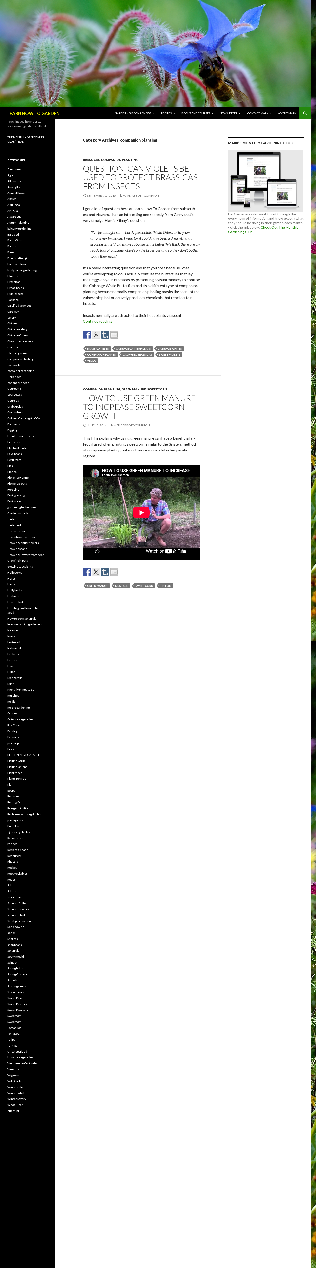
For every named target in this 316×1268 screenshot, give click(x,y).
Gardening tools (18, 513)
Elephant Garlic (17, 448)
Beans (11, 246)
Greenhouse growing (21, 537)
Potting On (14, 802)
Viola (91, 360)
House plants (16, 602)
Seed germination (19, 921)
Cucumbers (15, 412)
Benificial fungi (17, 258)
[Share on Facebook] (87, 335)
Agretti (12, 175)
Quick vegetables (18, 832)
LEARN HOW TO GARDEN (33, 113)
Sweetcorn (157, 389)
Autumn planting (18, 222)
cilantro (12, 347)
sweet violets (169, 354)
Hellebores (14, 572)
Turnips (12, 1045)
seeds (11, 933)
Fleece (12, 471)
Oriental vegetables (20, 719)
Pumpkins (13, 826)
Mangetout (14, 678)
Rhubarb (12, 861)
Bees (10, 252)
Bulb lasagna (15, 294)
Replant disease (17, 850)
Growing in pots (17, 560)
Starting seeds (16, 986)
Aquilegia (13, 205)
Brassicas (91, 160)
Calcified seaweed (19, 305)
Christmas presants (20, 341)
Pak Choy (13, 725)
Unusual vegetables (20, 1057)
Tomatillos (14, 1028)
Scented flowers (18, 909)
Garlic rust (14, 525)
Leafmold (13, 642)
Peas (10, 749)
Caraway (13, 311)
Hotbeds (13, 596)
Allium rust (14, 181)
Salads (11, 891)
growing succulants (20, 566)
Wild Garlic (14, 1081)
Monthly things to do (20, 689)
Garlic (11, 519)
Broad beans (15, 288)
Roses (11, 879)
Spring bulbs (15, 968)
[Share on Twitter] (96, 335)
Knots (11, 636)
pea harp (13, 743)
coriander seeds (18, 383)
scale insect (15, 897)
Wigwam (13, 1075)
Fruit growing (16, 495)
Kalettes (13, 630)
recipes (12, 844)
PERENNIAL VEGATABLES (24, 755)
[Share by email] (114, 335)
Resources (14, 856)
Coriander (14, 377)
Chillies (12, 323)
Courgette (14, 388)
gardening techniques (21, 507)
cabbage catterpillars (133, 348)
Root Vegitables (17, 873)
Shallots (12, 939)
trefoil (165, 585)
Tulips (11, 1039)
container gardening (20, 371)
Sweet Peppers (17, 1004)
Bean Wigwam (16, 240)
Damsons (13, 424)
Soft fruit (13, 950)
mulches (13, 695)
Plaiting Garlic (16, 761)
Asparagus (14, 216)
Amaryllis (13, 187)
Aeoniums (14, 169)
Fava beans (14, 454)
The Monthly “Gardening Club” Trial (25, 139)
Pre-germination (18, 808)
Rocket (12, 867)
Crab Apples (15, 406)
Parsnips (13, 737)
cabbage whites (170, 348)
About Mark (287, 113)
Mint (10, 684)
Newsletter (228, 113)
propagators (15, 820)
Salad (10, 885)
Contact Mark (257, 113)
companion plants (101, 354)
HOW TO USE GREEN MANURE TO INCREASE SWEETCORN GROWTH (139, 407)
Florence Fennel (18, 477)
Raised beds (15, 838)
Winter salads (16, 1093)
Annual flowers (17, 193)
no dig (11, 701)
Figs (10, 466)
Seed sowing (15, 927)
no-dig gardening (18, 707)
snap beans (14, 944)
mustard (122, 585)
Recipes (166, 113)
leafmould (14, 648)
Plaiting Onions (17, 767)
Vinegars (13, 1069)
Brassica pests (98, 348)
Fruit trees (14, 501)
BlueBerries (15, 276)
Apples (11, 199)
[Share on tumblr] (105, 335)
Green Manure (97, 585)
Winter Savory (16, 1099)
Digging (12, 430)
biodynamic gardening (22, 270)
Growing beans (17, 549)
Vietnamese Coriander (22, 1063)
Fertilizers (14, 460)
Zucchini (13, 1111)
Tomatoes (14, 1033)
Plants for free (16, 778)
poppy (11, 790)
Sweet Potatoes (17, 1010)
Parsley (12, 731)
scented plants (17, 915)
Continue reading (100, 321)
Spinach (12, 962)
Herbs (11, 578)
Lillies (11, 672)
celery (11, 317)
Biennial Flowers (18, 264)
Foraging (13, 489)
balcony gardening (19, 228)
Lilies (10, 666)
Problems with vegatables (24, 814)
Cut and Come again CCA (23, 418)
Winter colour (16, 1087)
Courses (13, 400)
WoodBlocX (15, 1105)
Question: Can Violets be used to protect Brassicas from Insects (140, 177)
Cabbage (13, 299)
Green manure (133, 389)
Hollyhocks (14, 590)
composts (13, 365)
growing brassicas (137, 354)
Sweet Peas (14, 998)
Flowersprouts (17, 483)
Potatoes (13, 796)
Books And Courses (195, 113)
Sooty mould (15, 956)
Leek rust (13, 654)
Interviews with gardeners (24, 624)
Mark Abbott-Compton (141, 195)
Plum (10, 784)
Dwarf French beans (20, 436)
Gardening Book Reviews (133, 113)
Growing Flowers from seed (25, 555)
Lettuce (12, 660)
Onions (12, 713)
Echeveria (14, 442)
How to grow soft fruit (21, 618)
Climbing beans (17, 353)
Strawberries (15, 992)
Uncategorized (17, 1051)
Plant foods (14, 772)
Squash (12, 980)
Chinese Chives (17, 335)
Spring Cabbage (17, 974)
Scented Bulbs (16, 903)
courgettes (14, 394)
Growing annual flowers (23, 543)
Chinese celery (17, 329)
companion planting (119, 160)
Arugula (12, 211)
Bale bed (13, 234)
